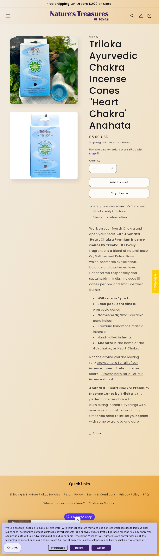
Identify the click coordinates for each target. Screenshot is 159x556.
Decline (79, 548)
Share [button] (97, 433)
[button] (8, 16)
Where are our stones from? (64, 503)
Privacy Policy (129, 494)
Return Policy (73, 494)
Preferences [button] (136, 540)
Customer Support (102, 503)
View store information (110, 217)
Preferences (58, 548)
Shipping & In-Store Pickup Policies (35, 494)
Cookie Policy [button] (49, 540)
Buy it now (119, 193)
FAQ (146, 494)
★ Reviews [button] (155, 281)
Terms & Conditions (101, 494)
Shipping (95, 142)
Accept (101, 548)
